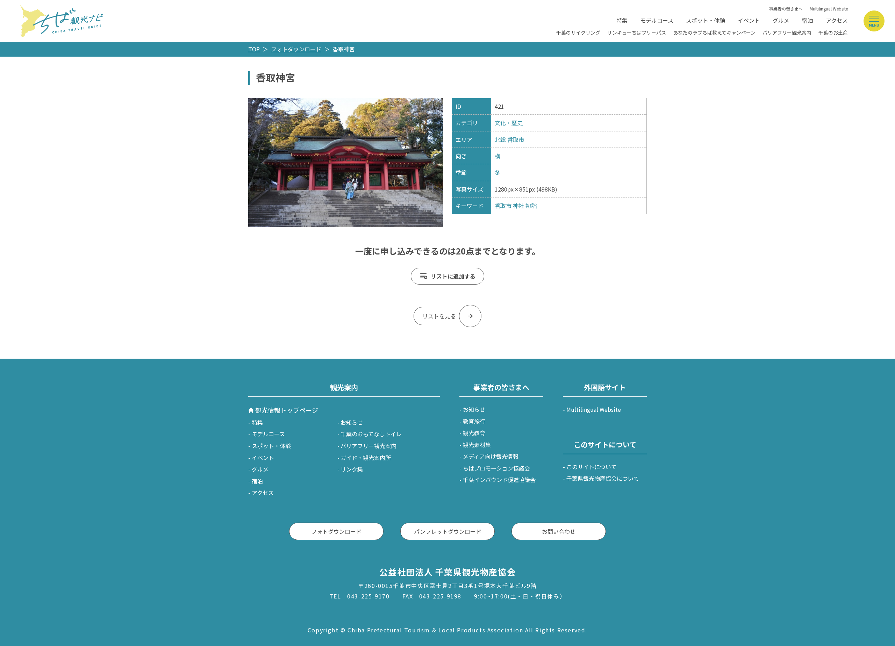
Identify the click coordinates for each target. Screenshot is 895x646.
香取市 (515, 139)
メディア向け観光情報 (490, 456)
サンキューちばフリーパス (636, 32)
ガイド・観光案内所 (366, 457)
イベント (749, 20)
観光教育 (474, 433)
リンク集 (352, 469)
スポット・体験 (705, 20)
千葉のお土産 (833, 32)
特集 (622, 20)
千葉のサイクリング (578, 32)
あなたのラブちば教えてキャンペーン (714, 32)
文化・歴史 (509, 123)
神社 (518, 205)
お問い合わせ (558, 531)
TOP (254, 49)
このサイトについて (591, 466)
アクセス (837, 20)
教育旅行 (474, 421)
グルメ (781, 20)
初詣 (531, 205)
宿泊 (807, 20)
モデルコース (656, 20)
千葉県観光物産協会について (602, 478)
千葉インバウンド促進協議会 (499, 479)
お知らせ (352, 422)
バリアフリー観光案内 (786, 32)
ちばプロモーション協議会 (496, 468)
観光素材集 (477, 444)
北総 (500, 139)
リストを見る (439, 316)
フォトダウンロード (296, 49)
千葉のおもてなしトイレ (371, 434)
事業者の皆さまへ (786, 9)
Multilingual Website (829, 9)
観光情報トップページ (286, 410)
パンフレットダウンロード (447, 531)
